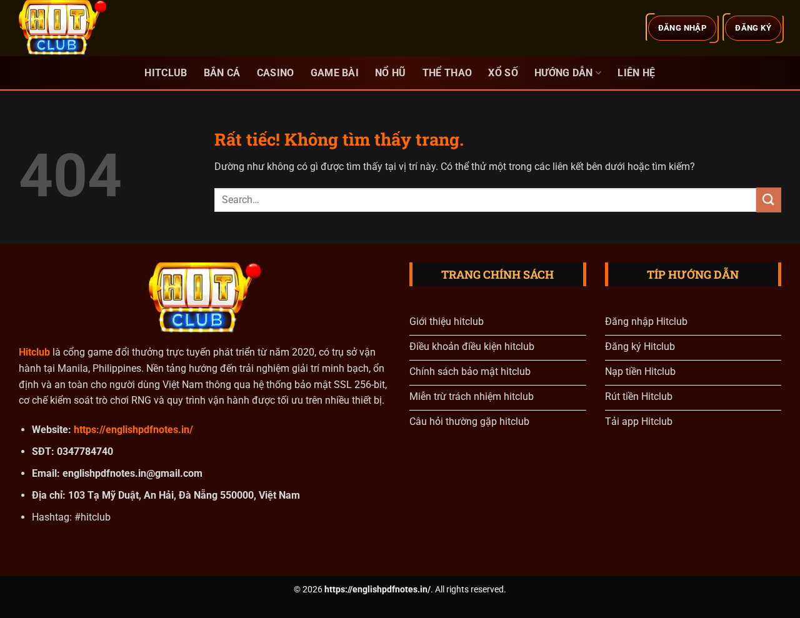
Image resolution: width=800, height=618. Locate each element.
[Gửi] (768, 199)
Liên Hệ (636, 73)
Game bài (335, 73)
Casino (275, 73)
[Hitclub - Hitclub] (81, 28)
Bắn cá (222, 73)
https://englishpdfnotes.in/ (133, 430)
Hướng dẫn (563, 73)
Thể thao (447, 73)
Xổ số (503, 73)
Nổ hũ (390, 73)
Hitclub (165, 73)
